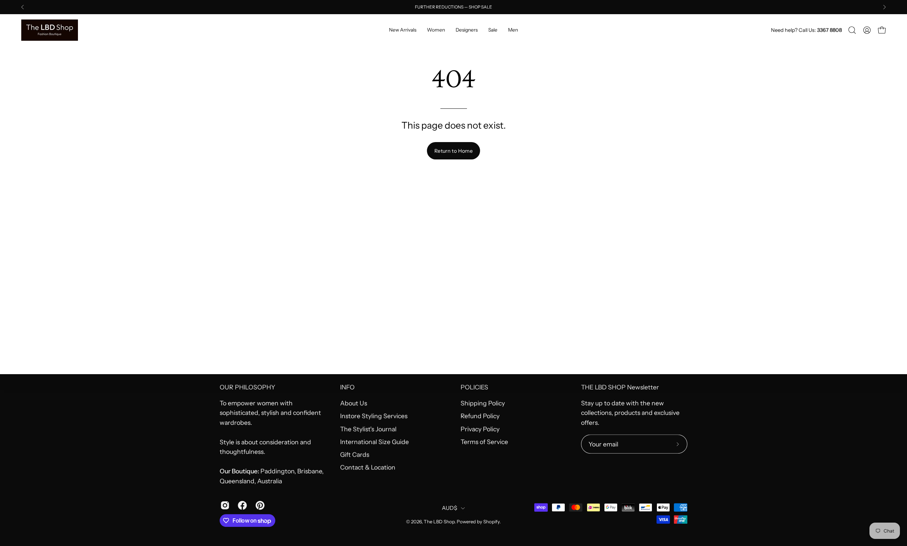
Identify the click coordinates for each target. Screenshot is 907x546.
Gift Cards (354, 454)
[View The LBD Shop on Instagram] (224, 505)
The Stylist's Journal (368, 429)
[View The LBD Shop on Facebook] (241, 505)
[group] (453, 7)
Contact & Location (367, 467)
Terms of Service (484, 441)
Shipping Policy (483, 403)
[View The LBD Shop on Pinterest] (259, 505)
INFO (347, 387)
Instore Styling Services (373, 416)
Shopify (491, 521)
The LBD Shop (439, 521)
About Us (353, 403)
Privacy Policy (480, 429)
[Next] (884, 7)
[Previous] (22, 7)
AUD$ (449, 508)
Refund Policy (480, 416)
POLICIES (474, 387)
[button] (852, 30)
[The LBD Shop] (49, 30)
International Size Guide (374, 441)
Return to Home (453, 151)
